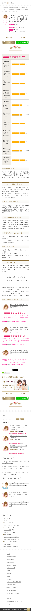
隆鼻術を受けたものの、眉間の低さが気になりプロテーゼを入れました (19, 494)
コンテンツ (10, 576)
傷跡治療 (6, 544)
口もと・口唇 (7, 523)
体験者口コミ (10, 570)
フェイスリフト (8, 527)
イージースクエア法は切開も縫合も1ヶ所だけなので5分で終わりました (19, 504)
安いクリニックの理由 (13, 593)
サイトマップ (10, 604)
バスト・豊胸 (7, 530)
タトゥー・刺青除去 (9, 541)
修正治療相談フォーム (13, 590)
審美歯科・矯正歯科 (9, 546)
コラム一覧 (10, 573)
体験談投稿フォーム (12, 584)
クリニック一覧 (11, 568)
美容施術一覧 (10, 559)
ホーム (8, 554)
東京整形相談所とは (12, 556)
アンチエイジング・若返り (11, 537)
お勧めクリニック (11, 565)
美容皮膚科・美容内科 (10, 539)
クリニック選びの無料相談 (14, 582)
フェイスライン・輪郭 (10, 525)
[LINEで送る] (6, 372)
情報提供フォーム (11, 587)
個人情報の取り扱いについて (14, 601)
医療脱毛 (12, 9)
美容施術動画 (10, 562)
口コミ (7, 9)
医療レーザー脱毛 (19, 27)
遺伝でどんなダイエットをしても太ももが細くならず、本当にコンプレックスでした (18, 427)
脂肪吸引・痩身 (13, 431)
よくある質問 (10, 579)
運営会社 (9, 598)
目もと (11, 439)
